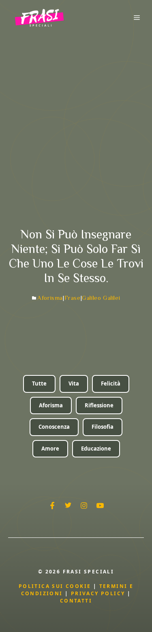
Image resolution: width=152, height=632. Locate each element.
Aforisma (50, 297)
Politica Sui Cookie (55, 586)
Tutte (39, 383)
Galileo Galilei (101, 297)
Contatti (76, 600)
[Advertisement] (76, 115)
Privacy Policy (99, 593)
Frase (72, 297)
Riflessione (99, 405)
